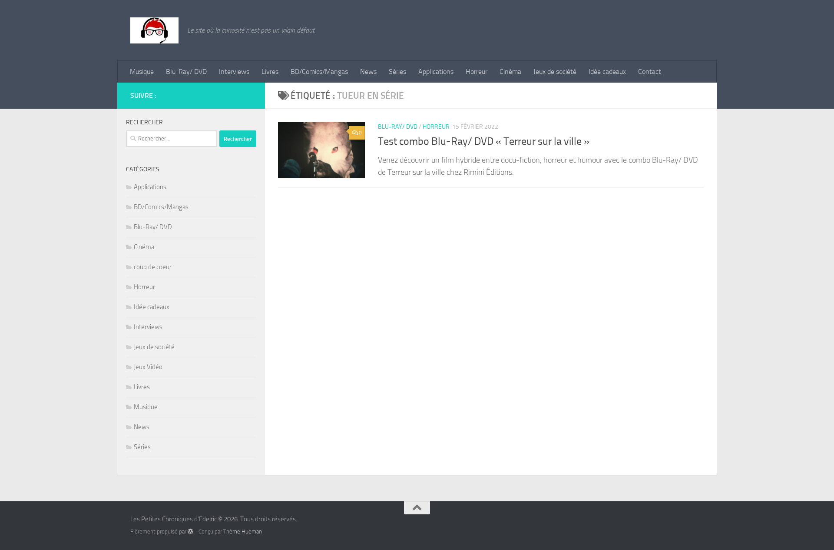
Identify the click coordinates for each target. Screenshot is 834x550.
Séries (397, 71)
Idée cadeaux (607, 71)
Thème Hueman (242, 531)
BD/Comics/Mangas (319, 71)
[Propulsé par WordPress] (190, 531)
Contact (649, 71)
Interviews (234, 71)
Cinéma (510, 71)
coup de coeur (153, 267)
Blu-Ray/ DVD (186, 71)
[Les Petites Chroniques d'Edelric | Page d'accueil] (154, 30)
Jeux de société (554, 71)
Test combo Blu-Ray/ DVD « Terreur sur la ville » (483, 141)
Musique (142, 71)
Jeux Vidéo (148, 367)
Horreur (476, 71)
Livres (269, 71)
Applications (435, 71)
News (368, 71)
